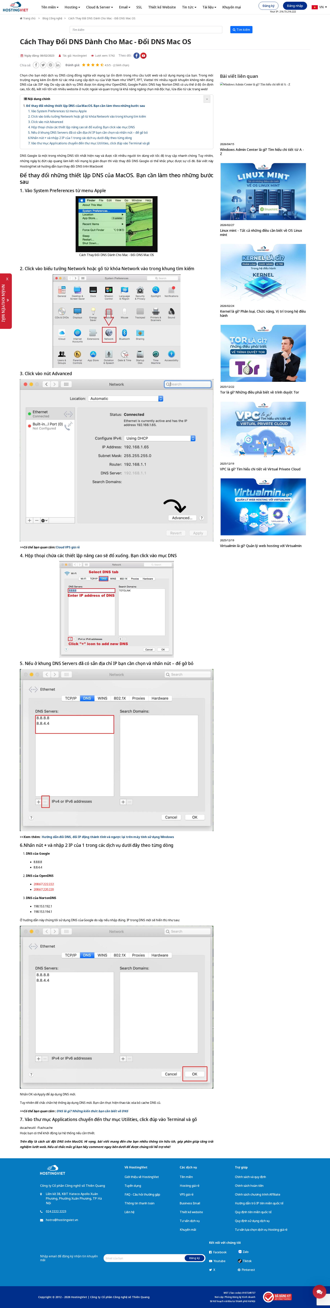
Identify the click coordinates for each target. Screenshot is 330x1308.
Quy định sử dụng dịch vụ (252, 1221)
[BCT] (277, 1297)
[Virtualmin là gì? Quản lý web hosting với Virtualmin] (263, 514)
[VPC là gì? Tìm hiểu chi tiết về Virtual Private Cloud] (263, 437)
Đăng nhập (295, 6)
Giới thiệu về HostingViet (142, 1177)
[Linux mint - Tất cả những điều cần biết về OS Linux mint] (263, 200)
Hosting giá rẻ (189, 1186)
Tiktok (247, 1261)
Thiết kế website (191, 1212)
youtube (143, 56)
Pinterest (248, 1270)
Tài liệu (208, 7)
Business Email (190, 1203)
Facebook (219, 1252)
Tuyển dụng (133, 1186)
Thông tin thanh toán (139, 1203)
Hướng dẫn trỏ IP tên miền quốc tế (259, 1203)
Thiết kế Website (162, 7)
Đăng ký (268, 6)
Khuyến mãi (188, 1230)
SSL (139, 7)
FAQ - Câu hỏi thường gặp (142, 1194)
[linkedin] (58, 65)
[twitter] (43, 65)
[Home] (15, 6)
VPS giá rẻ (186, 1194)
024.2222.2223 (56, 1211)
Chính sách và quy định (250, 1177)
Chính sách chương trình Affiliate (257, 1194)
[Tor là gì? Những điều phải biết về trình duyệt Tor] (263, 360)
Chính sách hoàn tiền (249, 1186)
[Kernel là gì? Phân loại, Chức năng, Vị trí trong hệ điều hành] (263, 281)
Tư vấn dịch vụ (190, 1221)
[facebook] (36, 65)
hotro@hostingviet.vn (62, 1220)
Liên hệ (129, 1212)
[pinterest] (50, 65)
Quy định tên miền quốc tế (253, 1212)
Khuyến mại (231, 7)
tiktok (150, 56)
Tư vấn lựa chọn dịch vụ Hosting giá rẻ (261, 1230)
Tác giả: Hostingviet (74, 55)
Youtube (219, 1261)
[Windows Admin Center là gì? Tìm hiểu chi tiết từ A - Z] (263, 119)
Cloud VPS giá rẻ (68, 547)
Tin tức (188, 7)
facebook (136, 56)
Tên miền (186, 1177)
